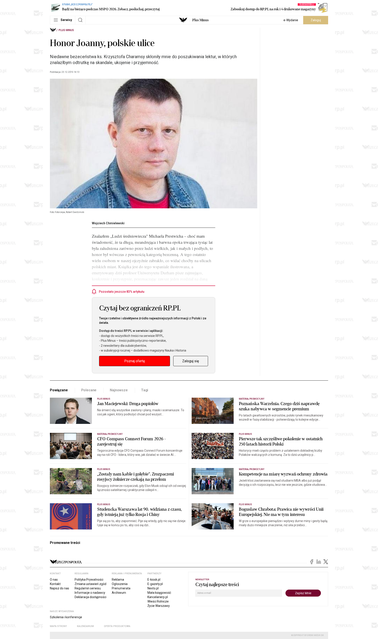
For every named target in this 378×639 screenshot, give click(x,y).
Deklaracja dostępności (90, 597)
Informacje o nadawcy (90, 592)
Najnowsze (119, 390)
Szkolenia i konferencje (66, 617)
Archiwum (119, 592)
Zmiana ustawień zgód (90, 584)
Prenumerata (121, 588)
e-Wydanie (291, 20)
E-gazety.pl (155, 584)
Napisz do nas (59, 588)
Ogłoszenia (120, 584)
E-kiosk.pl (153, 579)
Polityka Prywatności (89, 579)
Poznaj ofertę (134, 361)
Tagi (144, 390)
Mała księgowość (159, 592)
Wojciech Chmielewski (108, 223)
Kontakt (55, 584)
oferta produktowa (117, 626)
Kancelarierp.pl (157, 597)
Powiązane (59, 390)
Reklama (118, 579)
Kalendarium (85, 626)
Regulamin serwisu (88, 588)
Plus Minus (200, 20)
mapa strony (58, 626)
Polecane (89, 390)
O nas (54, 579)
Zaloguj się (190, 361)
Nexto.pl (153, 588)
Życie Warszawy (158, 606)
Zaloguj (316, 20)
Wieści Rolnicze (158, 601)
